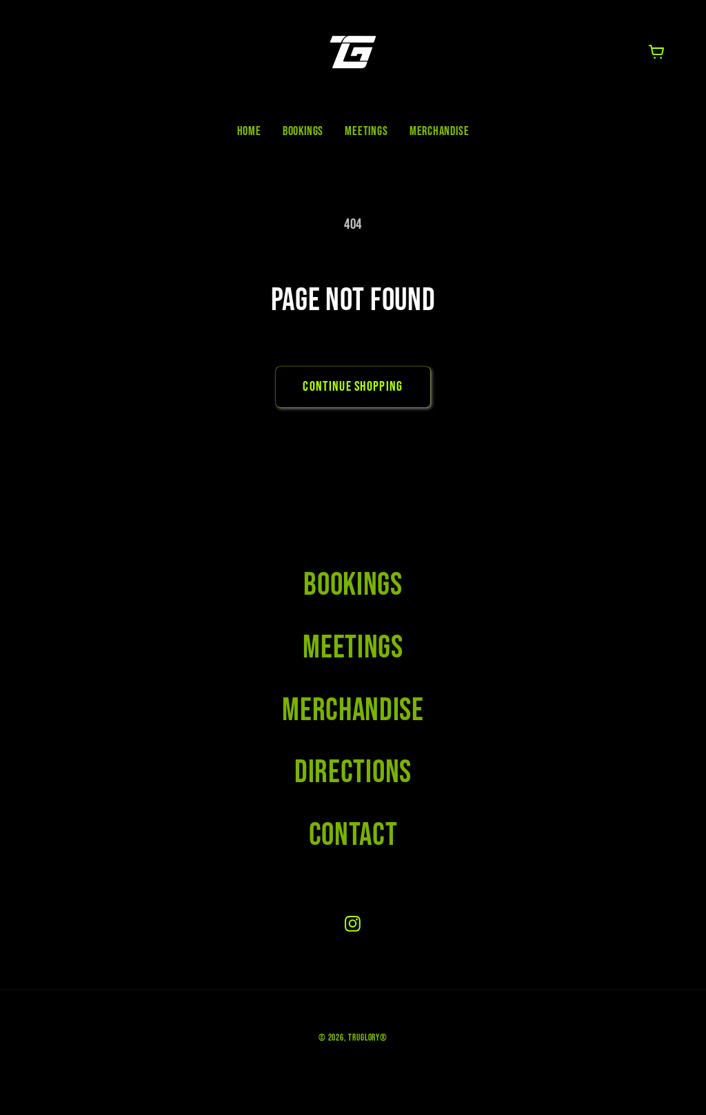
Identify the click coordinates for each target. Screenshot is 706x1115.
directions (353, 773)
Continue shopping (353, 386)
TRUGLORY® (367, 1037)
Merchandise (353, 711)
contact (353, 836)
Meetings (353, 648)
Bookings (353, 585)
